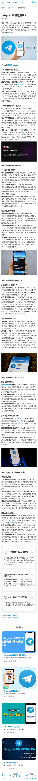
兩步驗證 (16, 421)
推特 (35, 2)
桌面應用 (31, 774)
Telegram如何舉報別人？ (13, 615)
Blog (3, 778)
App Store (31, 130)
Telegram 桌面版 (31, 778)
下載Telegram (13, 65)
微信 (13, 520)
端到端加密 (5, 385)
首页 (2, 8)
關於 (3, 774)
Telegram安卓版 (15, 776)
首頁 (2, 2)
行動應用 (15, 774)
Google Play (10, 75)
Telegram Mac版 (31, 776)
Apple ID (24, 132)
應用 (8, 2)
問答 (21, 2)
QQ (30, 496)
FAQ (3, 776)
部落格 (15, 2)
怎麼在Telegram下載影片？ (13, 617)
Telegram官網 (19, 84)
